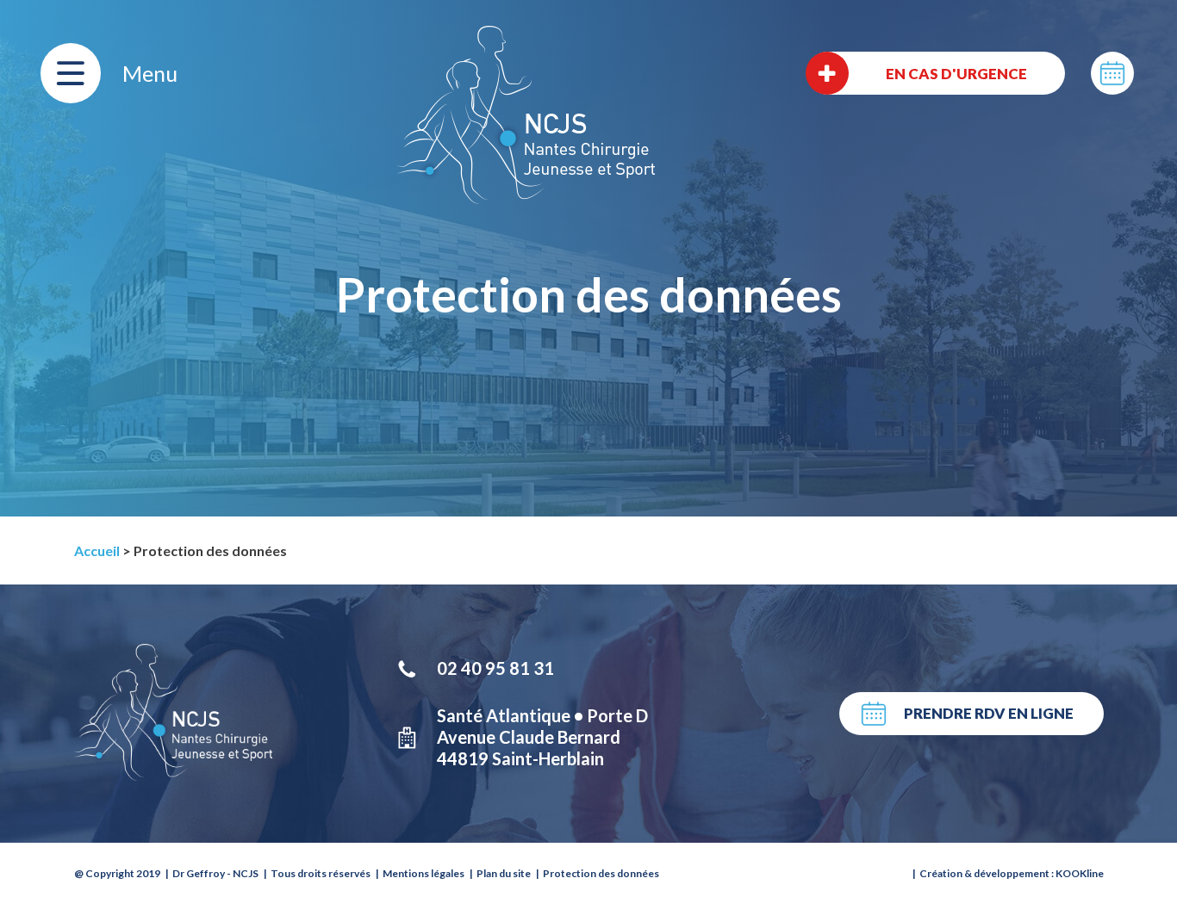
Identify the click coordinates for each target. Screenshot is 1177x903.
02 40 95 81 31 (495, 668)
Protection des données (601, 873)
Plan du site (503, 873)
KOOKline (1080, 873)
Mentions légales (423, 873)
